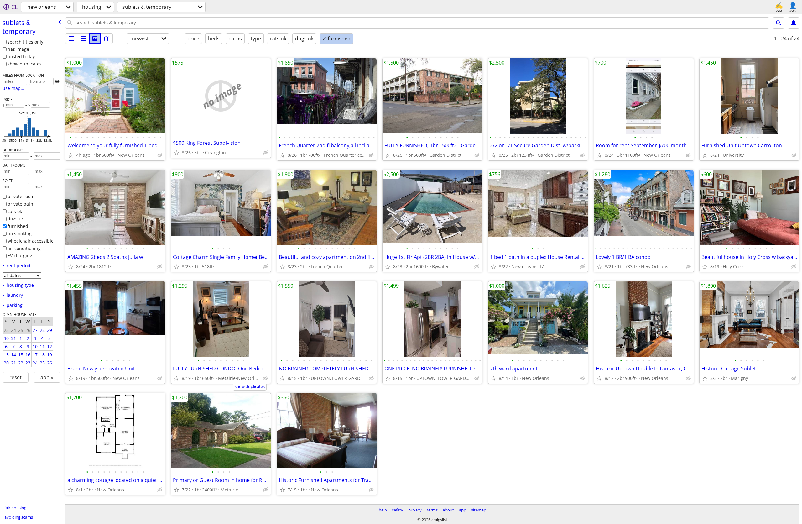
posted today (21, 57)
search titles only (25, 42)
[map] (107, 38)
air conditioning (24, 248)
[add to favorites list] (71, 155)
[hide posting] (160, 155)
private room (21, 196)
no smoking (20, 234)
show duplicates (25, 64)
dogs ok (15, 219)
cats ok (15, 211)
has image (18, 49)
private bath (20, 204)
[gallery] (95, 38)
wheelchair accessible (31, 241)
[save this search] (793, 23)
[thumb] (83, 38)
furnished (18, 226)
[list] (71, 38)
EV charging (20, 256)
